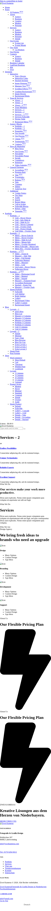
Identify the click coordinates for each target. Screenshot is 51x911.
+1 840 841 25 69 (6, 894)
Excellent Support (7, 477)
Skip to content (6, 1)
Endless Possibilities (8, 448)
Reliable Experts (7, 467)
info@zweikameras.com (9, 844)
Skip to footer (17, 1)
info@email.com (6, 899)
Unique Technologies (8, 458)
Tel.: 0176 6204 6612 (8, 852)
